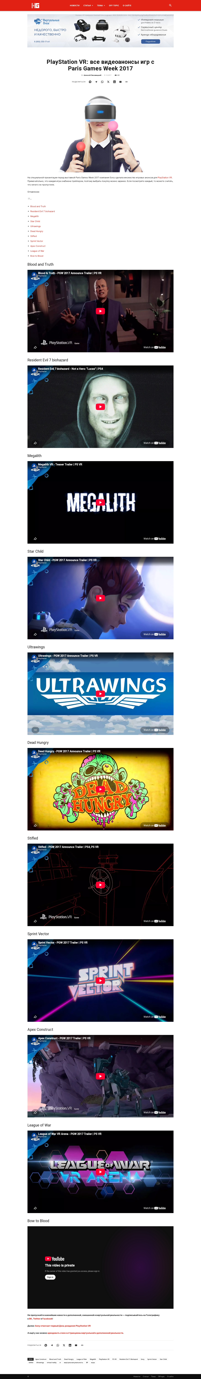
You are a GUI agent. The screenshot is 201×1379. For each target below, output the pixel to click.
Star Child (35, 221)
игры (93, 1362)
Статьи (87, 5)
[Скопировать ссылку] (126, 81)
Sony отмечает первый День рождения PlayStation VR (63, 1326)
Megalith (34, 216)
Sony (142, 1359)
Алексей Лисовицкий (92, 75)
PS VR (114, 1359)
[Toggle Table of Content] (29, 199)
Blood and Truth (38, 206)
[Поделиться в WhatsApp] (102, 81)
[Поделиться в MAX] (90, 81)
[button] (170, 5)
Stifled (33, 236)
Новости (75, 5)
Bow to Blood (36, 256)
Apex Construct (37, 246)
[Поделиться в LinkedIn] (114, 81)
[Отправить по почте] (120, 81)
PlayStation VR (165, 177)
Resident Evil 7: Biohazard (129, 1359)
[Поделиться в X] (108, 81)
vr (60, 1362)
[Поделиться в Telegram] (96, 81)
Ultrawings (35, 226)
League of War (37, 251)
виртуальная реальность (73, 1362)
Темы (100, 5)
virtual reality (51, 1362)
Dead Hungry (36, 231)
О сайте (127, 5)
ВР (87, 1362)
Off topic (114, 5)
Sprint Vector (36, 241)
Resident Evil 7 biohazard (42, 211)
